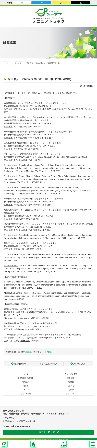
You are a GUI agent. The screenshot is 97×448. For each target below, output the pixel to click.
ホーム (6, 63)
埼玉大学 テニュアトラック (48, 20)
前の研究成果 (20, 364)
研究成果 (18, 63)
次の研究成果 (79, 364)
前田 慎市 (46, 352)
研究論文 (27, 352)
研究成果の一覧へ (50, 364)
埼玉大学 (48, 12)
